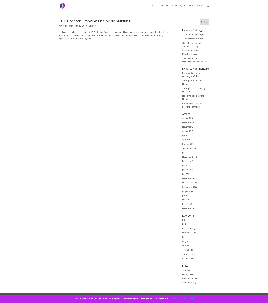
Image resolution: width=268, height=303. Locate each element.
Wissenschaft (188, 258)
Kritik (184, 224)
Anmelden (186, 270)
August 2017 (187, 131)
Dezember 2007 (189, 208)
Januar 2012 (187, 161)
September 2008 (189, 187)
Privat (184, 237)
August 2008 (187, 191)
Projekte (186, 241)
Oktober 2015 (188, 144)
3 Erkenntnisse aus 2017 (193, 38)
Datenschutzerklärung (185, 299)
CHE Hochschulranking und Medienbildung (95, 20)
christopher (68, 25)
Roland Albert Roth (190, 103)
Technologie (187, 249)
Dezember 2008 (189, 178)
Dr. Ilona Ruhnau (189, 73)
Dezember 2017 (189, 122)
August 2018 (187, 118)
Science (200, 6)
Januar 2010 (187, 169)
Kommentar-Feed (190, 278)
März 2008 (187, 204)
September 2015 (189, 148)
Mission (164, 6)
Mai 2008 (186, 199)
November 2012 (189, 157)
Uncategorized (188, 254)
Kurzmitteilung (188, 228)
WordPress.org (189, 282)
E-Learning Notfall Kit (182, 6)
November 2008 (189, 182)
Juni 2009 (186, 174)
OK (172, 299)
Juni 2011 (186, 165)
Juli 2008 (186, 195)
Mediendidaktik (189, 232)
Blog (184, 219)
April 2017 (186, 139)
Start (154, 6)
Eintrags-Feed (188, 274)
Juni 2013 (186, 152)
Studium (92, 25)
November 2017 (189, 126)
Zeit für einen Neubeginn (193, 34)
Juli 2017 (186, 135)
